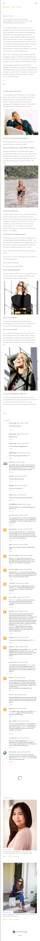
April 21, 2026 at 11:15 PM (21, 646)
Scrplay (15, 558)
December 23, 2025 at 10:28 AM (20, 544)
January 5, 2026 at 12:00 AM (25, 555)
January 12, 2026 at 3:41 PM (21, 611)
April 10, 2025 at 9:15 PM (22, 423)
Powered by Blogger (21, 931)
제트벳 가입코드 (13, 452)
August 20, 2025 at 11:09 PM (21, 515)
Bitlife (10, 544)
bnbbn (11, 677)
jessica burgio (7, 34)
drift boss (11, 515)
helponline (12, 708)
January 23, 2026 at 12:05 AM (21, 637)
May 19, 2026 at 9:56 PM (19, 677)
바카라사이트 (12, 434)
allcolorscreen (12, 752)
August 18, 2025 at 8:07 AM (20, 485)
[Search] (36, 3)
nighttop (11, 637)
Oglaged (11, 611)
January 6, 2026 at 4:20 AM (22, 583)
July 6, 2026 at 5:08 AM (21, 708)
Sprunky (11, 694)
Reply (11, 430)
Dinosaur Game (31, 740)
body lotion (12, 144)
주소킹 (10, 495)
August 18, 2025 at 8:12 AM (24, 504)
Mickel (10, 462)
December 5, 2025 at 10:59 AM (25, 529)
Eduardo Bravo (13, 529)
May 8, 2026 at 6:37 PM (22, 662)
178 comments (14, 919)
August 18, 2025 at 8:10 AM (19, 495)
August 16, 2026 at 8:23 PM (23, 752)
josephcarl (12, 646)
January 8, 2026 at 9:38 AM (23, 597)
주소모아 (11, 476)
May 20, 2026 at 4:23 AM (20, 694)
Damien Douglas (13, 555)
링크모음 (11, 485)
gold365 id (26, 532)
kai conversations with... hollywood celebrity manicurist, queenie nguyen (17, 852)
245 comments (14, 856)
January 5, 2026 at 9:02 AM (25, 569)
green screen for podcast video (23, 758)
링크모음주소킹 (13, 504)
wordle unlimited (24, 727)
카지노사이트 (12, 423)
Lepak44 (19, 572)
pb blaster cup (29, 665)
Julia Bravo (12, 583)
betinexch (15, 587)
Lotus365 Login (30, 649)
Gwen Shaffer (13, 597)
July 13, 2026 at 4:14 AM (23, 721)
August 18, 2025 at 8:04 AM (20, 476)
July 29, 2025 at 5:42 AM (19, 462)
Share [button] (5, 413)
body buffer (23, 144)
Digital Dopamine (26, 468)
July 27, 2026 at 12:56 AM (23, 738)
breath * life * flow (12, 7)
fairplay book (14, 600)
